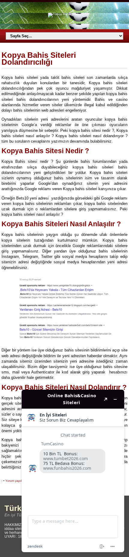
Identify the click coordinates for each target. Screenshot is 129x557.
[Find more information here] (73, 471)
